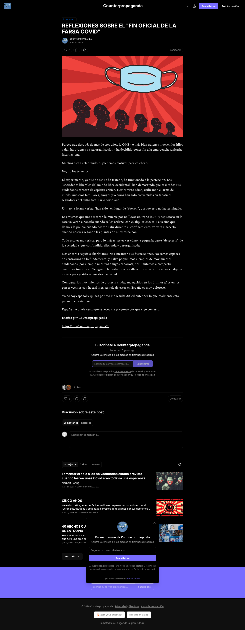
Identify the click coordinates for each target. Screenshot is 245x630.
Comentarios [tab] (71, 422)
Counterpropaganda (81, 39)
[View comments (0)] (77, 50)
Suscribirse (209, 6)
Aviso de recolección (152, 606)
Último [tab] (83, 464)
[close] (154, 522)
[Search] (187, 6)
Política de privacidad (144, 569)
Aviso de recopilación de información (110, 569)
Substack (105, 623)
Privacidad (121, 606)
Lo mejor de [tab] (70, 464)
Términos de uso (122, 565)
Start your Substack (111, 614)
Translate (69, 19)
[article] (122, 482)
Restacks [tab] (86, 422)
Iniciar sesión (230, 6)
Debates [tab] (95, 464)
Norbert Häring (70, 482)
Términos (134, 606)
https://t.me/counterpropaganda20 (85, 326)
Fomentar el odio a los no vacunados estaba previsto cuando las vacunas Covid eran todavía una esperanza (104, 476)
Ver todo (69, 556)
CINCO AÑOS (72, 501)
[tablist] (77, 423)
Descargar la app (138, 614)
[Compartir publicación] (194, 6)
